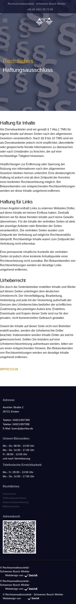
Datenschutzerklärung (15, 502)
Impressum (9, 493)
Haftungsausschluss (14, 497)
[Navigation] (5, 20)
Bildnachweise (11, 506)
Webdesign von (14, 575)
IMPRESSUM (9, 369)
